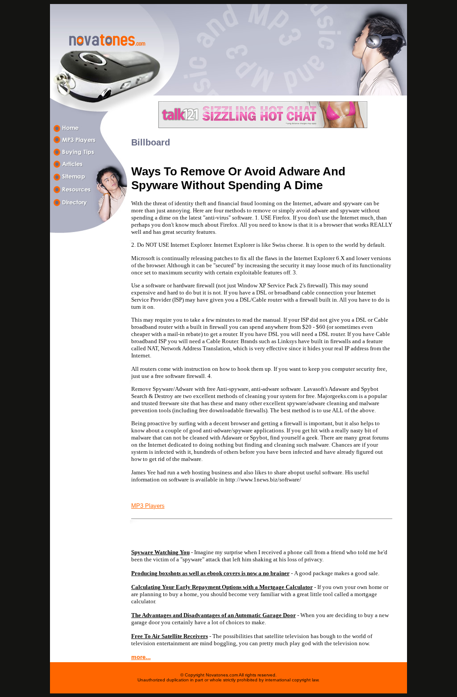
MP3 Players (148, 505)
